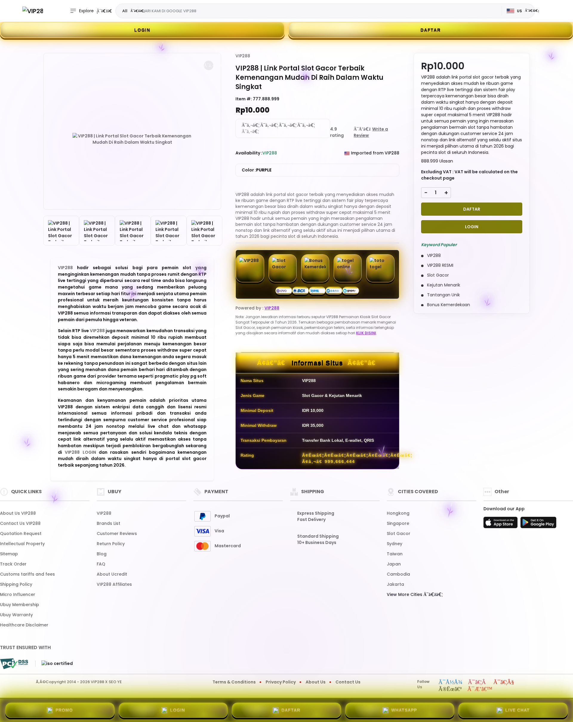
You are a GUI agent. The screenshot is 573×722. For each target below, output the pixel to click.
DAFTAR (430, 29)
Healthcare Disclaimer (24, 625)
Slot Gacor (398, 533)
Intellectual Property (22, 544)
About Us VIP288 (18, 513)
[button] (208, 65)
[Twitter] (450, 689)
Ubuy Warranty (16, 615)
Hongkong (398, 513)
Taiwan (395, 554)
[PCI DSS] (14, 663)
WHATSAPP (404, 710)
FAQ (101, 564)
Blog (102, 554)
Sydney (394, 544)
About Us (316, 682)
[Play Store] (538, 524)
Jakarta (395, 584)
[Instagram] (478, 683)
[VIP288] (32, 11)
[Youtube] (504, 683)
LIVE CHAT (517, 710)
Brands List (108, 523)
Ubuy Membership (19, 605)
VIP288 (67, 268)
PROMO (64, 710)
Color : (257, 170)
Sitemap (9, 554)
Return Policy (111, 544)
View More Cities (405, 594)
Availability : (248, 153)
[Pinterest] (480, 689)
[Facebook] (450, 683)
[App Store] (501, 524)
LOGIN (142, 29)
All (124, 10)
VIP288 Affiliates (114, 584)
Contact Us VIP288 (20, 523)
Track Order (13, 564)
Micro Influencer (17, 594)
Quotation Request (20, 533)
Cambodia (398, 574)
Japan (394, 564)
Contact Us (348, 682)
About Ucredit (112, 574)
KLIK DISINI (366, 332)
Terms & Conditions (234, 682)
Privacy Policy (281, 682)
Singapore (398, 523)
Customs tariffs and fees (27, 574)
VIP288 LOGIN (82, 452)
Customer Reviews (117, 533)
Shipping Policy (16, 584)
